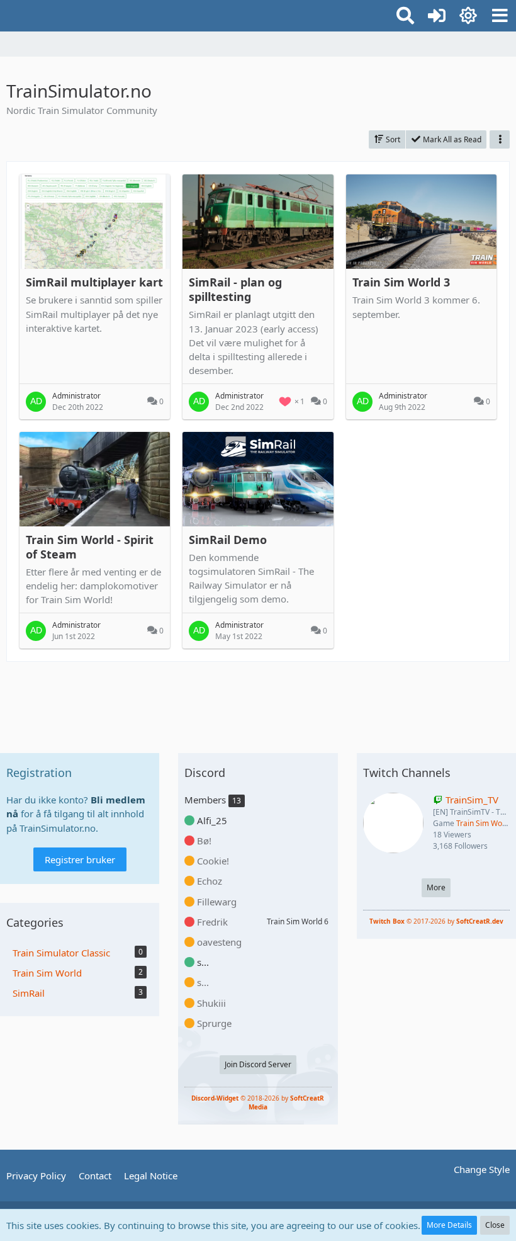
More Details (449, 1225)
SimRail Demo (228, 539)
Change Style (482, 1169)
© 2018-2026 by (257, 1103)
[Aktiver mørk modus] (468, 15)
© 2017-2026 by (436, 921)
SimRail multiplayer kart (94, 282)
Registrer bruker (80, 859)
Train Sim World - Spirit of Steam (90, 547)
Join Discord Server (258, 1064)
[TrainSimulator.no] (6, 13)
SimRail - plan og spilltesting (235, 289)
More (436, 887)
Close (495, 1225)
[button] (499, 15)
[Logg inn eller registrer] (436, 15)
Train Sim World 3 (401, 282)
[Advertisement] (258, 702)
